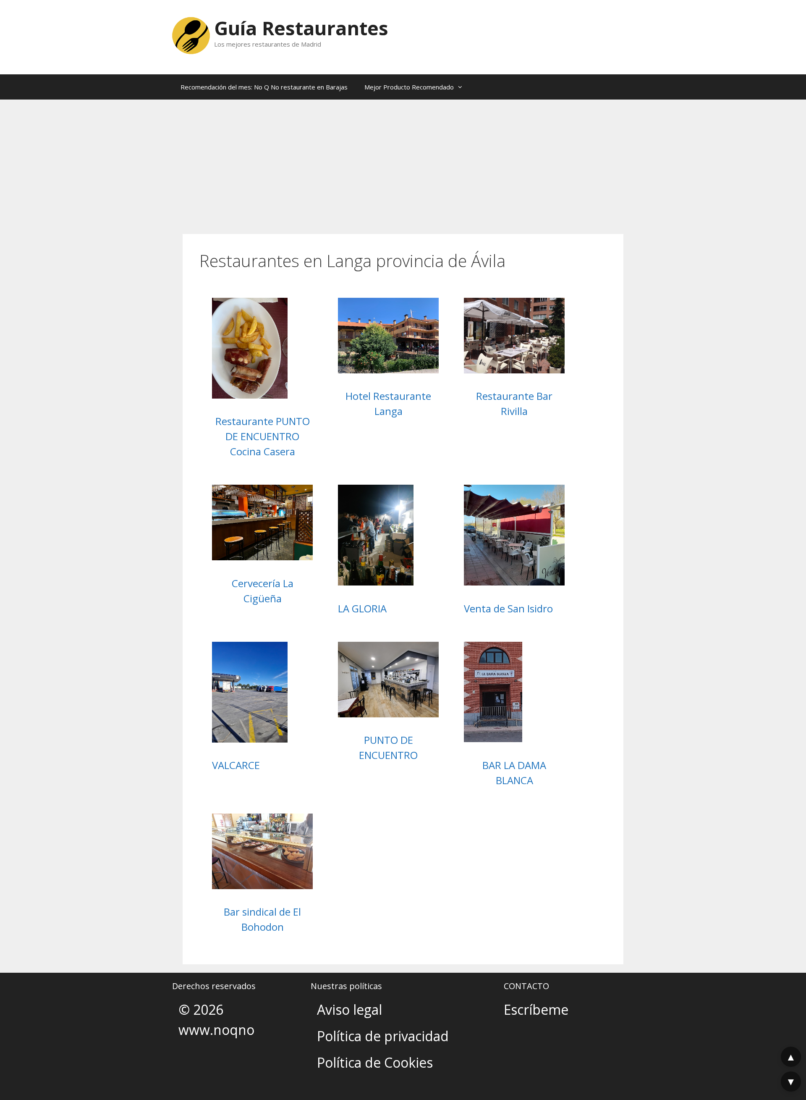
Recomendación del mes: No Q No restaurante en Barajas (264, 87)
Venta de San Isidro (508, 608)
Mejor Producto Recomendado (409, 87)
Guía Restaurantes (301, 28)
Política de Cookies (375, 1062)
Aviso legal (349, 1009)
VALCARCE (236, 765)
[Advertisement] (403, 162)
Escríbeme (536, 1009)
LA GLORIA (362, 608)
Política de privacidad (383, 1036)
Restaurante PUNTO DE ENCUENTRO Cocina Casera (262, 436)
